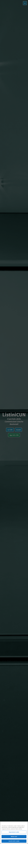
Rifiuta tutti (14, 836)
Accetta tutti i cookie (14, 841)
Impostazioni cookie (14, 832)
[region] (14, 832)
